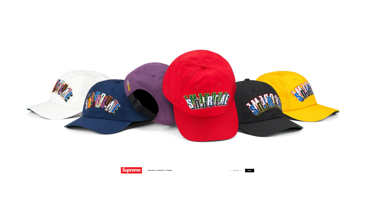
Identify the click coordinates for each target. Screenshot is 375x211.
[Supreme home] (131, 170)
